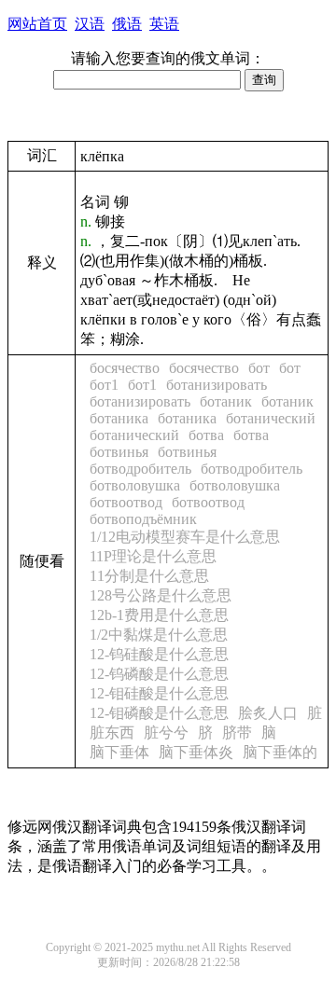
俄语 (127, 24)
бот (259, 368)
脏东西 (112, 732)
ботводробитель (140, 469)
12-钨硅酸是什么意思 (159, 654)
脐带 (237, 732)
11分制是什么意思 (149, 576)
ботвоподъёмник (143, 519)
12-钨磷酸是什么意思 (159, 674)
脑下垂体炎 (196, 752)
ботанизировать (216, 385)
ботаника (119, 418)
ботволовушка (135, 485)
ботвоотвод (126, 502)
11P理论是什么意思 (153, 556)
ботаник (226, 401)
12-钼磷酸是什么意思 (159, 713)
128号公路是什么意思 (160, 595)
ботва (206, 435)
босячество (125, 368)
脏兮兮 (166, 732)
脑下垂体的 (280, 752)
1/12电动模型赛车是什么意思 (185, 537)
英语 (164, 24)
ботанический (270, 418)
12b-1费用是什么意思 (159, 615)
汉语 (90, 24)
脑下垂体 (119, 752)
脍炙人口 (268, 713)
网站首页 (37, 24)
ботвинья (119, 452)
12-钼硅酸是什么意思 (159, 693)
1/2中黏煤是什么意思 (159, 635)
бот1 (104, 385)
